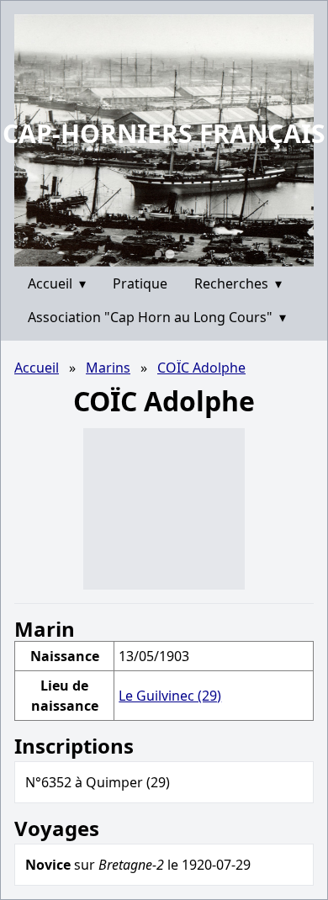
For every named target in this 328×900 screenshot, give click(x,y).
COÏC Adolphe (201, 367)
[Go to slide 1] (158, 254)
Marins (108, 367)
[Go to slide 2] (169, 253)
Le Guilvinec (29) (170, 695)
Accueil (57, 283)
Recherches (238, 283)
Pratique (140, 283)
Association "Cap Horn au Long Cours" (157, 317)
